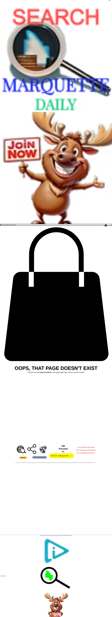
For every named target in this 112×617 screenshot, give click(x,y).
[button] (56, 294)
